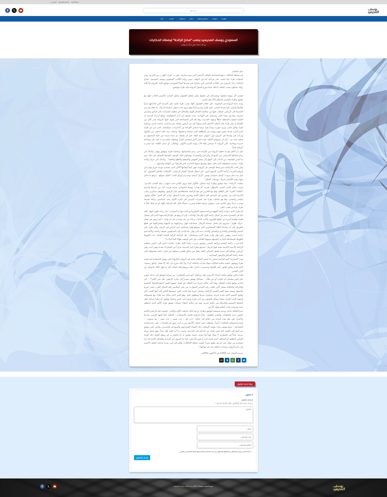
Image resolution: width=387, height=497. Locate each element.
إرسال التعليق (142, 457)
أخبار (162, 18)
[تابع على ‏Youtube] (20, 10)
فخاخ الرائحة (191, 45)
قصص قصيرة (202, 18)
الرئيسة (224, 18)
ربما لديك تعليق (244, 384)
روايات (214, 18)
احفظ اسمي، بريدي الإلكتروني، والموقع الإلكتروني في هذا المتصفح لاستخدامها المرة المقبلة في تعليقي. (214, 451)
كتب (190, 18)
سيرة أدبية (75, 2)
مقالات (181, 18)
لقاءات (171, 18)
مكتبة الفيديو (64, 2)
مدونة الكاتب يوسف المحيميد (183, 486)
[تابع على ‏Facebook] (7, 10)
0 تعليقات (184, 45)
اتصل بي (53, 2)
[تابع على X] (14, 10)
